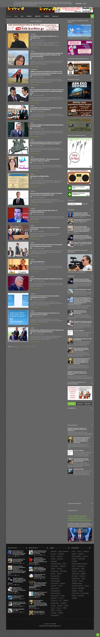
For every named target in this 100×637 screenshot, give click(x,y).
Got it (85, 3)
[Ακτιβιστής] (18, 9)
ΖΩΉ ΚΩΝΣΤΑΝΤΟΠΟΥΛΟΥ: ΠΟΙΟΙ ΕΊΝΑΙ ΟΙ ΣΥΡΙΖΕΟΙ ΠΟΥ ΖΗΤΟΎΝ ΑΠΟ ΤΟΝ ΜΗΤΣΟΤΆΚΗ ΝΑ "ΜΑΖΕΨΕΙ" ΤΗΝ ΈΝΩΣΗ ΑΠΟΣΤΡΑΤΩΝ (46, 55)
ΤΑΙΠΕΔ (65, 608)
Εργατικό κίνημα (81, 566)
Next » (29, 346)
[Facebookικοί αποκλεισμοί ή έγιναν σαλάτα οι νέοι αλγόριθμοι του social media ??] (18, 300)
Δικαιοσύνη (59, 568)
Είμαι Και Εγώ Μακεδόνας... (37, 261)
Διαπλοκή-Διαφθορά (76, 556)
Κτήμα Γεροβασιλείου (55, 590)
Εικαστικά (53, 573)
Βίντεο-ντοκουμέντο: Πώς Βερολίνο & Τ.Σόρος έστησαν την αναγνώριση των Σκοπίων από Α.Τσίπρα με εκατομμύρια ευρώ (47, 91)
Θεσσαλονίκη (81, 571)
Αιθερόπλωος (60, 556)
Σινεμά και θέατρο (84, 593)
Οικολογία (86, 585)
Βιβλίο (64, 563)
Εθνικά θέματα (34, 69)
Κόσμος (83, 578)
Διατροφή (53, 568)
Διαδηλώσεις (63, 566)
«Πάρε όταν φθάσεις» (79, 330)
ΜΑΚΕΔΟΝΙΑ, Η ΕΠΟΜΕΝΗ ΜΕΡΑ (39, 176)
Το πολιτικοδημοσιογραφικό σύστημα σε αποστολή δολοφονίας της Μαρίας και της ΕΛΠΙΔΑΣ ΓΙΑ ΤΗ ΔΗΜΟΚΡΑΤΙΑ (38, 584)
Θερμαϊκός (74, 571)
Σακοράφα (60, 605)
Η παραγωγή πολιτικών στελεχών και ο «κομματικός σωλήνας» (40, 576)
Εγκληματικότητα (54, 571)
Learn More (78, 3)
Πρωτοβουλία (63, 603)
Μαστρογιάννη (54, 598)
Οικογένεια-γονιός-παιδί (77, 585)
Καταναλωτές (82, 576)
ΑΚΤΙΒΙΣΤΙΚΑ (61, 553)
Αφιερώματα (33, 34)
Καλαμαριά (62, 583)
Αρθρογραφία (54, 561)
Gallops (73, 551)
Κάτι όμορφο (74, 576)
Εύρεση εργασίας (75, 568)
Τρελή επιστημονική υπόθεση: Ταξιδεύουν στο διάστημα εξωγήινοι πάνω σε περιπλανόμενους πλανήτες (83, 237)
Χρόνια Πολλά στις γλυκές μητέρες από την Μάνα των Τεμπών (40, 552)
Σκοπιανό (66, 605)
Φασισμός (74, 595)
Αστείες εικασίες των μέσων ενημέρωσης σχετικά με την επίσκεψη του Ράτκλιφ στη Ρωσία (82, 214)
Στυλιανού (59, 608)
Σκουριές (53, 608)
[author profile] (31, 40)
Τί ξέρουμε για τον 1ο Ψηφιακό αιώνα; (18, 596)
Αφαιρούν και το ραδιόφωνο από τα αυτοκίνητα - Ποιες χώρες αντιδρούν (83, 243)
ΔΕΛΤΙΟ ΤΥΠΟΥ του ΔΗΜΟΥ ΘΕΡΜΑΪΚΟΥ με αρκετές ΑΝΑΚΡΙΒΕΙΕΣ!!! (40, 568)
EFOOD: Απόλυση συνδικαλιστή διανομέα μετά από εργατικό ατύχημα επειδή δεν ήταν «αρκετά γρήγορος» (38, 560)
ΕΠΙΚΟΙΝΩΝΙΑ (53, 623)
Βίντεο (32, 157)
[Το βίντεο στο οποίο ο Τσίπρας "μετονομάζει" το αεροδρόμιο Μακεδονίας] (18, 215)
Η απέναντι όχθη (54, 583)
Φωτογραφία (53, 612)
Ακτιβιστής (33, 208)
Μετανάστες (74, 580)
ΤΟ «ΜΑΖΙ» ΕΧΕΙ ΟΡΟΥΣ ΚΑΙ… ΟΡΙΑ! (82, 289)
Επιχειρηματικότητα (55, 576)
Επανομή (59, 573)
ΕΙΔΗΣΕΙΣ (32, 225)
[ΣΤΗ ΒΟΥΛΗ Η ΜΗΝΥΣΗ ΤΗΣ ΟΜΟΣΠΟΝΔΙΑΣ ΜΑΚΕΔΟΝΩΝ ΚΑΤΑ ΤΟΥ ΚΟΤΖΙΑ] (18, 129)
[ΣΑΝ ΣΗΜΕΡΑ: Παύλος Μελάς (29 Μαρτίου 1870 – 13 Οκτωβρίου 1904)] (18, 40)
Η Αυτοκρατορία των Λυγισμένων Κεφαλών (39, 612)
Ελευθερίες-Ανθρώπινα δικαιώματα (79, 563)
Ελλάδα (73, 566)
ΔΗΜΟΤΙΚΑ (80, 553)
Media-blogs (53, 551)
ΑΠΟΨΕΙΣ (32, 51)
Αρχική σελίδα (46, 623)
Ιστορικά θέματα (75, 573)
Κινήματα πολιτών (55, 588)
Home (10, 16)
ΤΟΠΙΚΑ (53, 610)
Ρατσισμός (53, 605)
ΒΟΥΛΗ (32, 122)
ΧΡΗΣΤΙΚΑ (60, 612)
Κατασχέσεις (53, 585)
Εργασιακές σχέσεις (55, 578)
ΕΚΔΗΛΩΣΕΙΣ (82, 558)
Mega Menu (55, 16)
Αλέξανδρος (60, 558)
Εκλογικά (33, 191)
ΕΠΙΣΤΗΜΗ (74, 561)
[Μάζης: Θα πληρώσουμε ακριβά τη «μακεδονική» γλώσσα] (18, 283)
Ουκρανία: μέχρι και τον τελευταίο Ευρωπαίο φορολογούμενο (82, 220)
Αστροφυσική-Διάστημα (56, 563)
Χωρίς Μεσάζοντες (55, 615)
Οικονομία (74, 588)
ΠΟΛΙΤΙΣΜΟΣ (81, 588)
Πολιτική (81, 590)
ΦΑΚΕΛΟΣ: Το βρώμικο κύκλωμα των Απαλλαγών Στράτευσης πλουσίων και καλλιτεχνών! (77, 373)
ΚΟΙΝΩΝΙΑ (83, 573)
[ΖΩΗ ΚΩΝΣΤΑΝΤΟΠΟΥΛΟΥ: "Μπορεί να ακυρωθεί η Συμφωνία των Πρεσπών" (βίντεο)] (18, 163)
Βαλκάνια (74, 553)
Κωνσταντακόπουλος (55, 593)
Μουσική (81, 580)
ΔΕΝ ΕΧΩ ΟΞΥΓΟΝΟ (78, 469)
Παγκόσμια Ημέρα (55, 603)
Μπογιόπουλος (54, 600)
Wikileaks (79, 551)
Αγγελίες (53, 556)
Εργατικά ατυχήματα (55, 580)
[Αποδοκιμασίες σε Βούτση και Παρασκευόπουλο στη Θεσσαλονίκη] (18, 232)
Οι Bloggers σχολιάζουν (77, 583)
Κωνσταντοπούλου (55, 595)
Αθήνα (32, 174)
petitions (60, 551)
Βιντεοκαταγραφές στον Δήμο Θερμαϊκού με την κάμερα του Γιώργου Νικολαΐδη (81, 349)
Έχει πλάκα (53, 553)
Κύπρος (62, 595)
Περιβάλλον (74, 590)
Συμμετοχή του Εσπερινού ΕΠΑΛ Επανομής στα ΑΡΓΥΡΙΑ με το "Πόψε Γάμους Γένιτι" (40, 594)
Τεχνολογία (59, 610)
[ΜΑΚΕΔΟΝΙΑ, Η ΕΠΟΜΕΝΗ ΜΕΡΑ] (18, 180)
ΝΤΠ (60, 600)
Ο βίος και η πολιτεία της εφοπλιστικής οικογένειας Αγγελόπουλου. (80, 312)
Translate (72, 205)
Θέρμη (82, 568)
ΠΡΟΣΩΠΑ (65, 600)
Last (34, 346)
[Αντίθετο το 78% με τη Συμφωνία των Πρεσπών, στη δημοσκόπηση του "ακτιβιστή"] (18, 317)
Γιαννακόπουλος (54, 566)
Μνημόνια (61, 598)
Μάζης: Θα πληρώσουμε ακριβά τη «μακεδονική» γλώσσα (46, 278)
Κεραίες (60, 585)
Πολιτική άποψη (75, 593)
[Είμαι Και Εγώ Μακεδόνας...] (18, 266)
